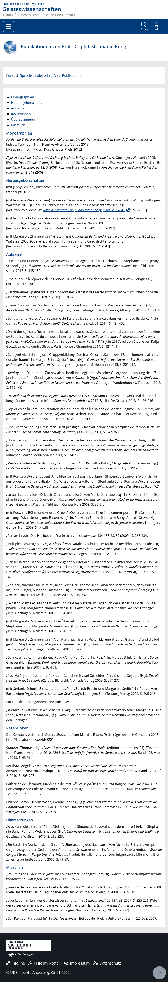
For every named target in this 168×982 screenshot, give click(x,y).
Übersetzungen (23, 119)
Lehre (48, 75)
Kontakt (12, 75)
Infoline (18, 963)
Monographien (22, 97)
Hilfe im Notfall (47, 963)
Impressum (80, 963)
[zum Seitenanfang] (159, 972)
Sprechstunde (31, 75)
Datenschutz (110, 963)
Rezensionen (21, 113)
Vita (57, 75)
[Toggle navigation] (8, 26)
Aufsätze (17, 108)
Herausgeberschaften (28, 102)
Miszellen (18, 125)
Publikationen (72, 75)
